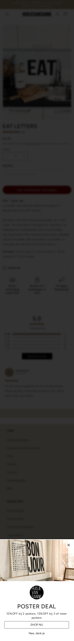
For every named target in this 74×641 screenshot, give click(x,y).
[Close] (68, 545)
